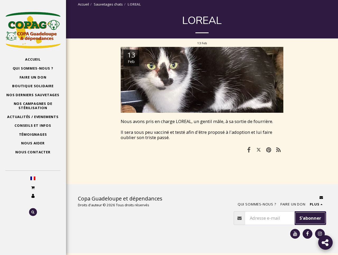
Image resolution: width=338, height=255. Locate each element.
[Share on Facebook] (249, 149)
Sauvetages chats (108, 4)
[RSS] (278, 149)
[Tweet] (259, 149)
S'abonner (310, 218)
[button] (32, 187)
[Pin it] (268, 149)
